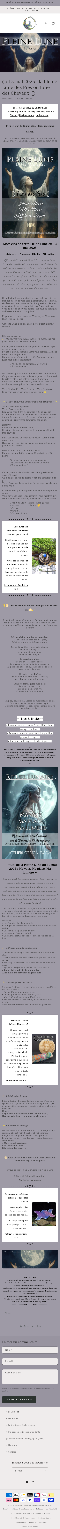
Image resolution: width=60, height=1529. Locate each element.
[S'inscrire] (44, 1470)
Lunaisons (12, 111)
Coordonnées (21, 1523)
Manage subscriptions (30, 1526)
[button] (6, 23)
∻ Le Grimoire (12, 1412)
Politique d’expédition (41, 1513)
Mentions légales (44, 1518)
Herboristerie (42, 115)
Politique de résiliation (38, 1523)
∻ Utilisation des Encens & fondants (23, 1432)
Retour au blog (32, 1326)
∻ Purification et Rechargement (21, 1425)
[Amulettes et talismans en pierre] (44, 574)
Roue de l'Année (26, 111)
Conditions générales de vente (23, 1518)
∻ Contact (11, 1452)
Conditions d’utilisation (21, 1513)
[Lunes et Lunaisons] (44, 1226)
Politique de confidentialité (46, 1509)
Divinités (40, 111)
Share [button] (8, 1313)
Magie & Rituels (26, 115)
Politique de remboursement (23, 1509)
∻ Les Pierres (12, 1418)
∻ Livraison (11, 1445)
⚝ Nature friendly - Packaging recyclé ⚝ (25, 1438)
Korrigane (18, 1505)
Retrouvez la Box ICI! (16, 1080)
